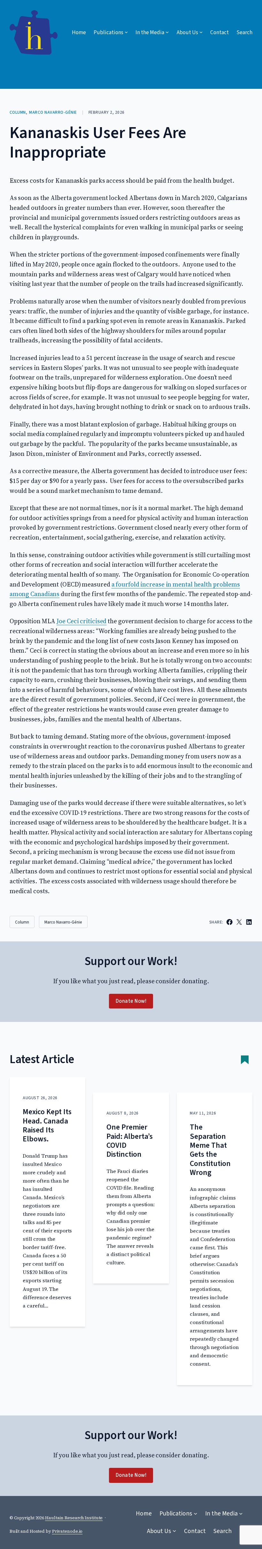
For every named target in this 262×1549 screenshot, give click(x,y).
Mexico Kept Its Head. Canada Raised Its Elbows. (47, 1126)
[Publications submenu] (195, 1513)
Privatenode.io (67, 1531)
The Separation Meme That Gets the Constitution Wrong (210, 1150)
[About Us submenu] (174, 1531)
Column (18, 112)
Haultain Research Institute (74, 1518)
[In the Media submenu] (241, 1513)
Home (79, 32)
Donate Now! (131, 1001)
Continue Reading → (45, 1312)
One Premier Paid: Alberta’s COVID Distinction (129, 1141)
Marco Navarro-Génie (53, 112)
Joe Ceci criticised (81, 621)
